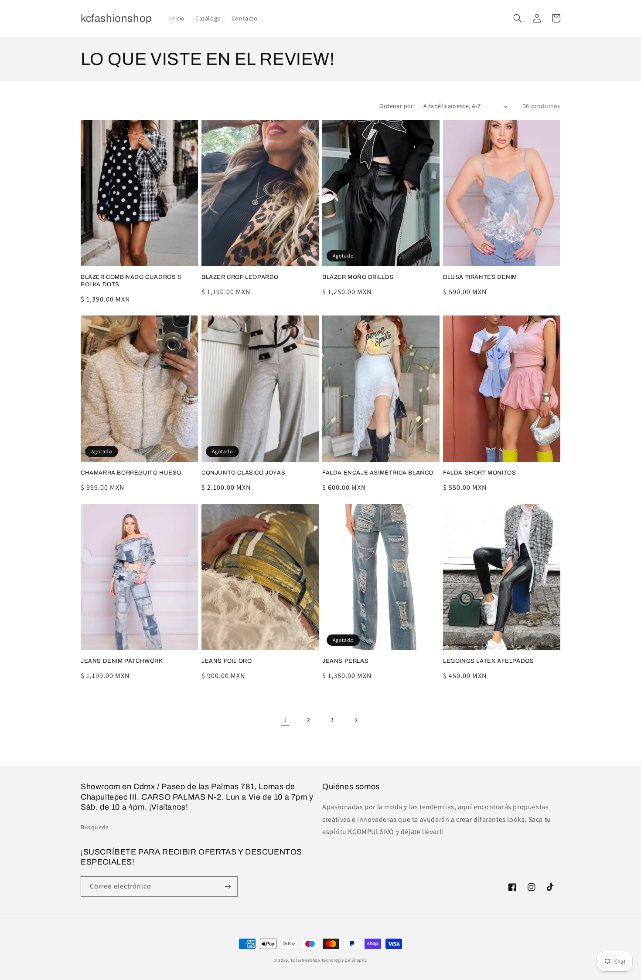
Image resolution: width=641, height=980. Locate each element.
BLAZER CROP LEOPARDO (240, 277)
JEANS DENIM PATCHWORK (122, 661)
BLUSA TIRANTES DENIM (480, 277)
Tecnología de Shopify (344, 960)
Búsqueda (95, 827)
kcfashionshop (305, 960)
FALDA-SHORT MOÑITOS (479, 473)
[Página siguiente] (355, 719)
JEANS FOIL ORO (226, 661)
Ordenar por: (397, 106)
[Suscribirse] (227, 886)
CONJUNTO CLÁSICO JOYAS (243, 473)
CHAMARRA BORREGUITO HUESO (131, 473)
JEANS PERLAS (345, 661)
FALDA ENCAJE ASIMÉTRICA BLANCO (377, 473)
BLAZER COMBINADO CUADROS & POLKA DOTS (131, 281)
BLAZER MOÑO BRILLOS (357, 277)
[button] (517, 18)
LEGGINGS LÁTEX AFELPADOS (488, 661)
